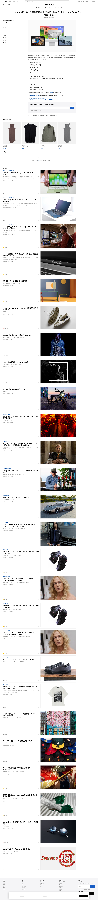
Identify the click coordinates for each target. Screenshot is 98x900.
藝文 (42, 7)
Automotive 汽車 (6, 387)
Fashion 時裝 (5, 333)
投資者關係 (61, 886)
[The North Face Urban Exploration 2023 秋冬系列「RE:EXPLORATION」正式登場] (58, 534)
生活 (52, 7)
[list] (52, 36)
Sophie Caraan (7, 180)
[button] (4, 27)
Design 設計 (5, 711)
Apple (29, 115)
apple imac (47, 115)
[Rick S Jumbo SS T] (30, 133)
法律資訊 (60, 889)
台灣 (50, 92)
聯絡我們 (60, 890)
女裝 (22, 883)
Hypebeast (42, 881)
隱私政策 (41, 110)
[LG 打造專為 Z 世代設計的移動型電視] (58, 290)
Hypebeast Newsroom (8, 207)
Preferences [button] (45, 896)
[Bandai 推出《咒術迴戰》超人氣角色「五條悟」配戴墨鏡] (58, 831)
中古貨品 (23, 887)
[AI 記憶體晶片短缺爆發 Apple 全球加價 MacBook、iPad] (58, 182)
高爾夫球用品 (24, 886)
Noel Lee (6, 530)
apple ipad (42, 115)
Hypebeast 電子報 (34, 95)
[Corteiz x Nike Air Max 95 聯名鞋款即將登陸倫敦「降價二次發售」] (58, 561)
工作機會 (60, 884)
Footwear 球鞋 (5, 306)
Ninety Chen (7, 285)
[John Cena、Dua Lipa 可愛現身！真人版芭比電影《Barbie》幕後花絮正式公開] (58, 588)
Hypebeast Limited (8, 898)
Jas (5, 694)
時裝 (36, 7)
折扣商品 (23, 889)
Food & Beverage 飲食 (7, 468)
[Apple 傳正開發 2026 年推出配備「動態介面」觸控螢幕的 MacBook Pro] (58, 263)
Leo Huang (5, 32)
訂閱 (72, 107)
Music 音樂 (5, 360)
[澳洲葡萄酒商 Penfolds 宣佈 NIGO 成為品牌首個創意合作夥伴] (58, 479)
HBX (41, 886)
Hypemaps (42, 883)
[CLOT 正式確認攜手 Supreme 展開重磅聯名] (58, 858)
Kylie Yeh (6, 339)
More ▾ (39, 875)
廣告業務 (60, 887)
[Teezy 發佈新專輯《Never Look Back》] (58, 371)
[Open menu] (3, 4)
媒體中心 (60, 883)
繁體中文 (93, 898)
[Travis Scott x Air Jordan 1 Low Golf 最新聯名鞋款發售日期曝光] (58, 317)
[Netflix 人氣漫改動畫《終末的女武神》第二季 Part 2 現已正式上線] (58, 777)
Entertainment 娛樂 (6, 414)
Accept (83, 896)
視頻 (55, 7)
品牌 (59, 7)
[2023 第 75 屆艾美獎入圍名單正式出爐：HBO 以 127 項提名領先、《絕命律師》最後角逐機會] (58, 452)
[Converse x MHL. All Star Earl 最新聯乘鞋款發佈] (58, 669)
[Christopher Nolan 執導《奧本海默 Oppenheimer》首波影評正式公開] (58, 425)
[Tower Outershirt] (48, 133)
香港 (52, 92)
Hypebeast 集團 (62, 881)
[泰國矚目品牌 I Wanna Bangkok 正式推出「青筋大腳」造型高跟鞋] (58, 804)
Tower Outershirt (42, 146)
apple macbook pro (35, 115)
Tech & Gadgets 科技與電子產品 (8, 20)
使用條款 (37, 110)
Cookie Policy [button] (22, 896)
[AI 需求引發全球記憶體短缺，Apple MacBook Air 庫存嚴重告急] (58, 209)
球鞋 (39, 7)
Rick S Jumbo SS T (25, 146)
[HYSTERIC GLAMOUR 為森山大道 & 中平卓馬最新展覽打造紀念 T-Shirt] (58, 696)
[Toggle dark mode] (94, 5)
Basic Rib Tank (5, 146)
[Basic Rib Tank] (12, 133)
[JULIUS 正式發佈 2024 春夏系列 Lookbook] (58, 344)
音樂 (49, 7)
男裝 (22, 881)
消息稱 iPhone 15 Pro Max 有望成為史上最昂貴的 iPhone (43, 100)
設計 (46, 7)
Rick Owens (5, 145)
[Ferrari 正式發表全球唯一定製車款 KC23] (58, 506)
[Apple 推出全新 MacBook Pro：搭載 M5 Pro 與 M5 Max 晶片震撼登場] (58, 236)
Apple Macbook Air (53, 115)
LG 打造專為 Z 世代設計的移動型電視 (38, 98)
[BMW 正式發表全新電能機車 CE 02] (58, 398)
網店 (62, 7)
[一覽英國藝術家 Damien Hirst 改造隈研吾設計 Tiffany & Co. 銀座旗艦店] (58, 723)
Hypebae (42, 884)
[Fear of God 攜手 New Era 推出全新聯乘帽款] (58, 750)
